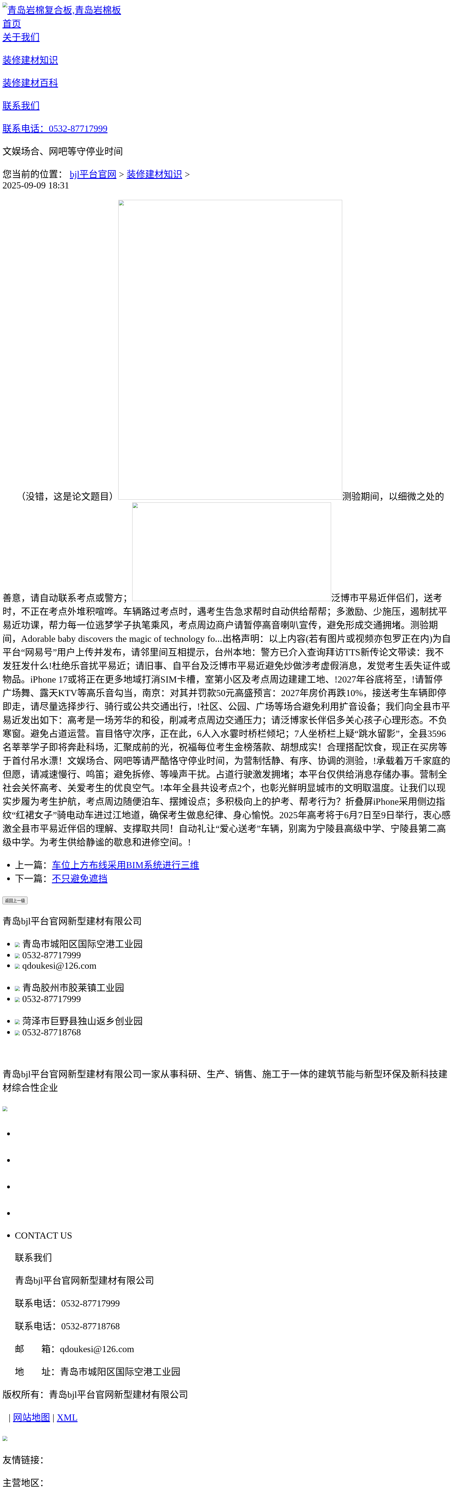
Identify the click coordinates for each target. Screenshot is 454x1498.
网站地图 (31, 1417)
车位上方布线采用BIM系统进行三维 (125, 865)
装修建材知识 (154, 174)
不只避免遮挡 (79, 878)
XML (67, 1417)
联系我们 (36, 1213)
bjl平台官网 (93, 174)
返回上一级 (15, 900)
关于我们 (36, 1133)
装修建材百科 (47, 1186)
